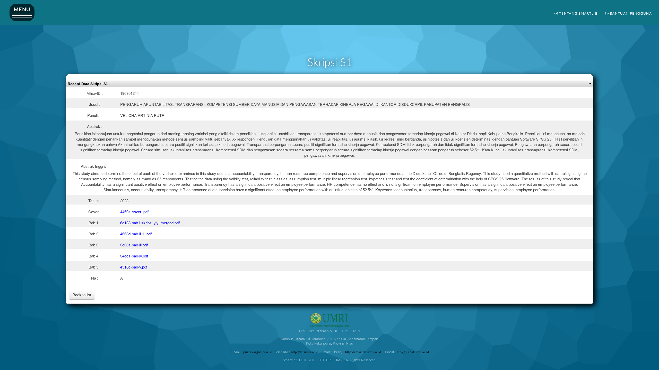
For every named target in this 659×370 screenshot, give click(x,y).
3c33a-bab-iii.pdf (134, 244)
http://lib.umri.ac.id (304, 352)
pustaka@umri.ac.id (257, 352)
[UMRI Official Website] (329, 326)
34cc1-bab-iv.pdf (134, 255)
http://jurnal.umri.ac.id (413, 352)
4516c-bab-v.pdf (133, 267)
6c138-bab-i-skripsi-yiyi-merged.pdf (150, 222)
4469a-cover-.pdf (134, 211)
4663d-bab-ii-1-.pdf (136, 233)
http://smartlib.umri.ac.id (363, 352)
